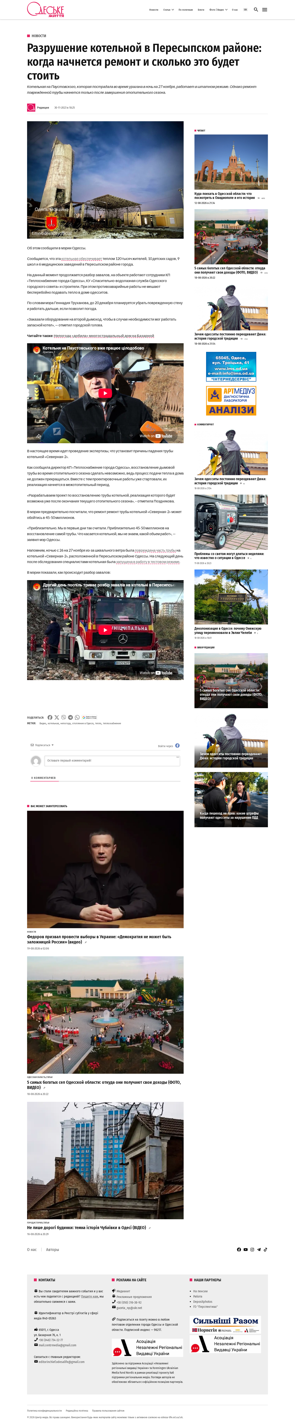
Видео (43, 723)
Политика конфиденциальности (44, 1410)
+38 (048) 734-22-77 (51, 1340)
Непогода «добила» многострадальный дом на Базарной (104, 335)
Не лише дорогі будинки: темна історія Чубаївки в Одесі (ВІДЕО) (86, 1227)
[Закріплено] (264, 9)
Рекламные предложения (134, 1297)
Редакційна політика (77, 1410)
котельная (53, 723)
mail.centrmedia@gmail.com (57, 1345)
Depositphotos (202, 1302)
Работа (197, 1296)
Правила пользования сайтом (108, 1410)
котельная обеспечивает (81, 258)
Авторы (52, 1249)
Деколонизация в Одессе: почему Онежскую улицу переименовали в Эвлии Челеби (227, 630)
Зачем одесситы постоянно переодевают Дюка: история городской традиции (230, 336)
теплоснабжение (112, 723)
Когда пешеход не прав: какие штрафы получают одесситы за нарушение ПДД (229, 815)
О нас (235, 9)
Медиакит (123, 1291)
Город (30, 1223)
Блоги (201, 9)
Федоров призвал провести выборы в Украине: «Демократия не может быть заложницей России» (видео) (99, 939)
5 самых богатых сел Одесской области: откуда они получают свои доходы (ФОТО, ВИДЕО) (104, 1085)
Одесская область (36, 1077)
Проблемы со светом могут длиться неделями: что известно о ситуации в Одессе (229, 556)
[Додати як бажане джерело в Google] (89, 717)
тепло (98, 723)
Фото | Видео (217, 9)
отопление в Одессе (83, 723)
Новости (153, 9)
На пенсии (200, 1291)
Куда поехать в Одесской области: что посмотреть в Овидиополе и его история (224, 196)
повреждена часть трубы (155, 550)
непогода (65, 723)
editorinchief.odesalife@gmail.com (61, 1362)
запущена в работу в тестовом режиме (147, 561)
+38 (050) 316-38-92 (129, 1302)
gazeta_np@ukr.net (129, 1308)
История (38, 1223)
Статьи (166, 9)
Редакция (43, 107)
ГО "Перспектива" (205, 1307)
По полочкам (186, 9)
